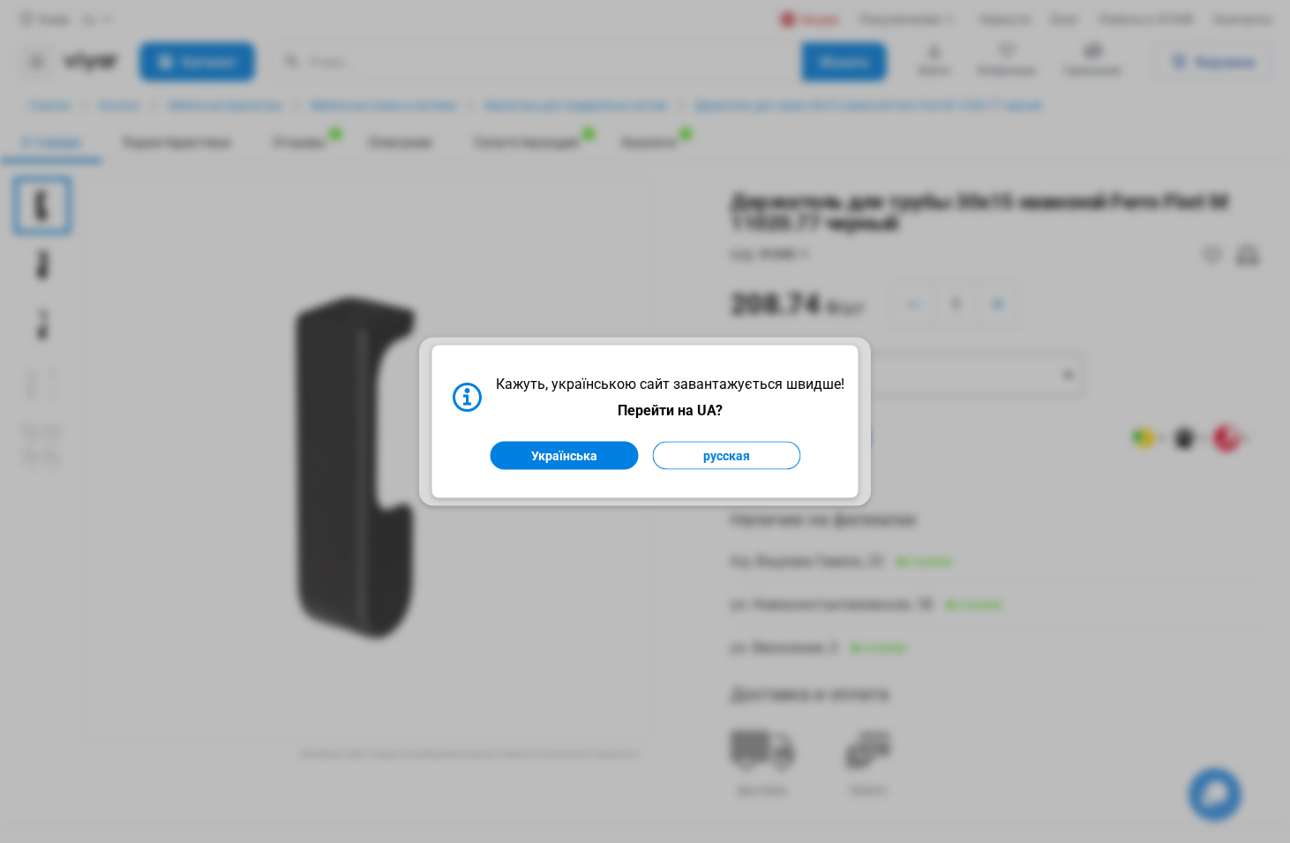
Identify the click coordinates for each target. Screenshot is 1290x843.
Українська (564, 456)
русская (726, 456)
